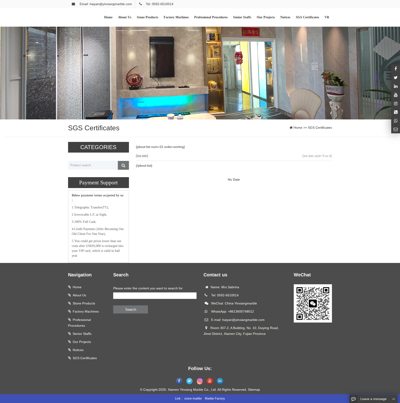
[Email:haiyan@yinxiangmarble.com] (395, 129)
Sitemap (254, 389)
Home (298, 127)
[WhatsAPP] (395, 120)
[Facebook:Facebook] (395, 68)
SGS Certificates (320, 127)
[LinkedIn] (395, 86)
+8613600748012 (241, 311)
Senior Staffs (82, 334)
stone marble (193, 398)
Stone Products (84, 303)
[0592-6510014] (395, 112)
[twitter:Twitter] (395, 77)
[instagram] (395, 94)
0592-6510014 (228, 295)
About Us (79, 295)
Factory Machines (86, 311)
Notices (78, 350)
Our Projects (82, 342)
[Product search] (123, 165)
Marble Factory (215, 398)
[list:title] (142, 156)
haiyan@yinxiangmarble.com (243, 320)
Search (130, 309)
